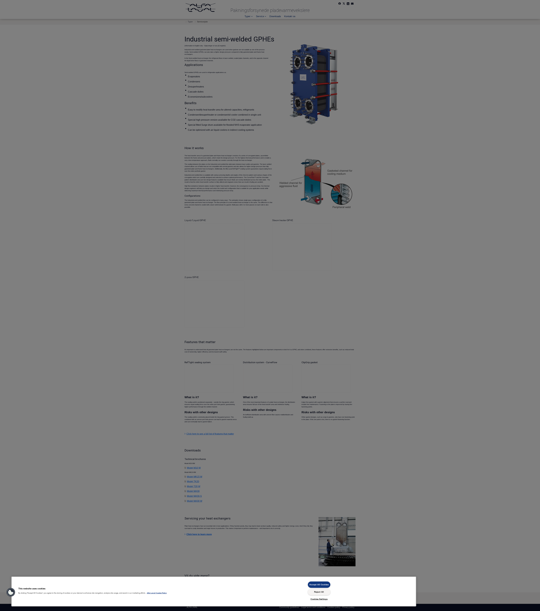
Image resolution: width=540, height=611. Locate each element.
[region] (213, 591)
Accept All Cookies (319, 584)
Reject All (319, 591)
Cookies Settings (319, 599)
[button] (10, 592)
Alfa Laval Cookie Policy (157, 593)
